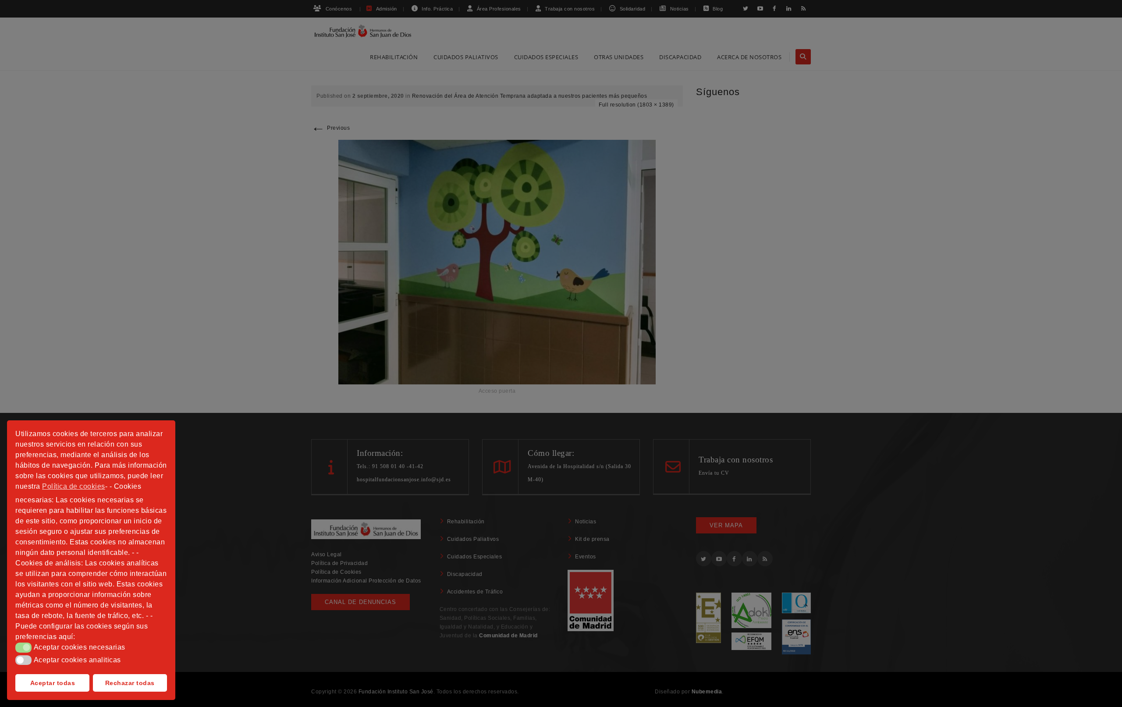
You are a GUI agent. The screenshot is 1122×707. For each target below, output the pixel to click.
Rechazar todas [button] (130, 682)
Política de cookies (73, 486)
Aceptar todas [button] (52, 682)
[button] (23, 647)
